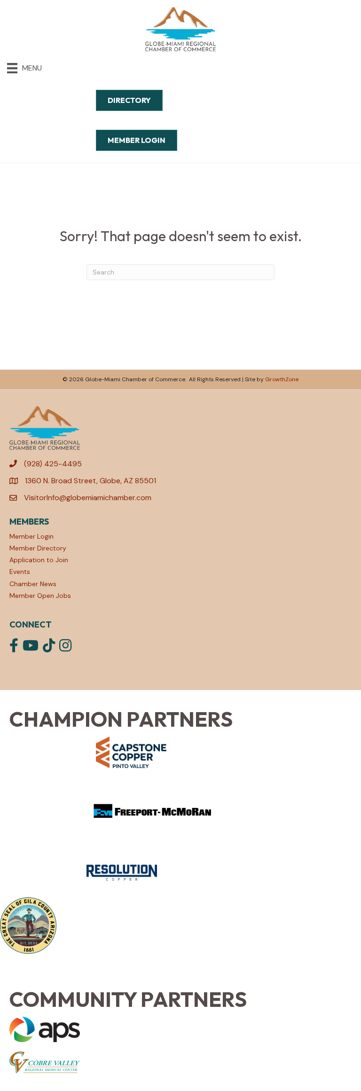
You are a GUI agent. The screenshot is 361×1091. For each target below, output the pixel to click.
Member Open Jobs (40, 595)
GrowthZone (281, 379)
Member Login (31, 536)
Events (19, 571)
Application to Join (38, 560)
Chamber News (32, 584)
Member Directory (37, 548)
